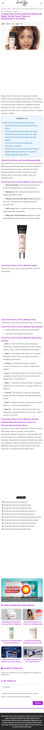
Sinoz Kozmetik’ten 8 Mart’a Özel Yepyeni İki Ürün (18, 600)
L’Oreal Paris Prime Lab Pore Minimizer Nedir (18, 123)
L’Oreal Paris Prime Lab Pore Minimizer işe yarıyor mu (20, 511)
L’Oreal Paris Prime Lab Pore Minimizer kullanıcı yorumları (21, 520)
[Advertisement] (22, 72)
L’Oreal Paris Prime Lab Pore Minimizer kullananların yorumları (22, 517)
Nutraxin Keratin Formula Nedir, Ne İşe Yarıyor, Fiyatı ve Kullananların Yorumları (11, 661)
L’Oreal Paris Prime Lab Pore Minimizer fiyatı (17, 505)
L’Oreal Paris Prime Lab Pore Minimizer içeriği (17, 508)
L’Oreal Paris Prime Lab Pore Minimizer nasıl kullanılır (20, 523)
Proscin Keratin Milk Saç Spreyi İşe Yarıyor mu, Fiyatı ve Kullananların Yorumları (32, 643)
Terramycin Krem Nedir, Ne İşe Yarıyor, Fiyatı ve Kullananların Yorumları (33, 661)
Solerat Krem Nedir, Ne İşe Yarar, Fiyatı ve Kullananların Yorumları (33, 624)
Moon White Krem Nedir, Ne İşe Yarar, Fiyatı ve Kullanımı (11, 623)
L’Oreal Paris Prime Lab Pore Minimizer (15, 502)
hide (26, 119)
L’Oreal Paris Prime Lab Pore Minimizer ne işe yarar (19, 526)
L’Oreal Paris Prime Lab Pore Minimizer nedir (17, 529)
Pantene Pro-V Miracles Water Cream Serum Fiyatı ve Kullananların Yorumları (11, 643)
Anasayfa (3, 9)
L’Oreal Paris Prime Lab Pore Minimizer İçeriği (21, 131)
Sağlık (8, 9)
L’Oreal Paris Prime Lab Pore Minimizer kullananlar (19, 514)
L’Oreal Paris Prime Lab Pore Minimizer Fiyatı (21, 134)
